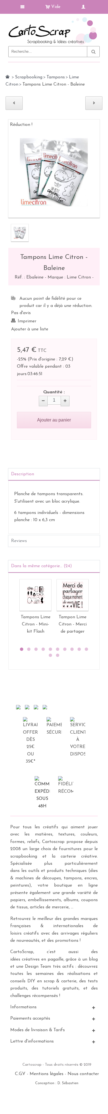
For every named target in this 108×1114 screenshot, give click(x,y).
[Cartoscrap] (54, 19)
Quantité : (54, 392)
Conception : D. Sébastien (56, 1083)
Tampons (56, 77)
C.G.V (20, 1074)
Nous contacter (83, 1074)
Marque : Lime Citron (70, 277)
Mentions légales (46, 1074)
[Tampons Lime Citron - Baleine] (20, 233)
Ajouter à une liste (29, 329)
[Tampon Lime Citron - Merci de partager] (73, 595)
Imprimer (27, 321)
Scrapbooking (28, 77)
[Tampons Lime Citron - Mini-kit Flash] (35, 595)
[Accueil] (7, 77)
